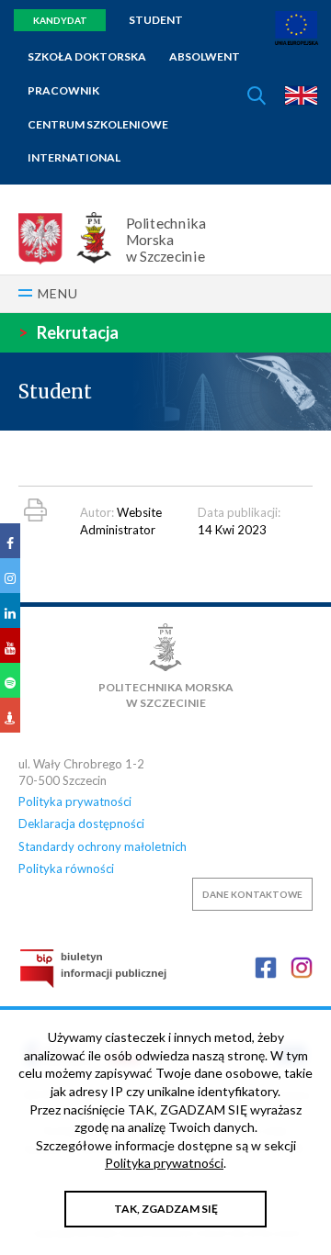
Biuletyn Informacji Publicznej (92, 968)
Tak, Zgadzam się (166, 1209)
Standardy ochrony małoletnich (102, 846)
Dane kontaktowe (252, 894)
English (301, 95)
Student (156, 20)
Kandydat (60, 20)
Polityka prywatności (74, 801)
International (74, 157)
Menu (58, 293)
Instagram (302, 968)
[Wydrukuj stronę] (35, 510)
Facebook (266, 968)
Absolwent (204, 56)
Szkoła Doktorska (87, 56)
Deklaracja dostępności (81, 823)
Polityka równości (66, 868)
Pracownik (63, 90)
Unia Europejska (296, 28)
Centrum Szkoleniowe (98, 124)
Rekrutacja (68, 332)
